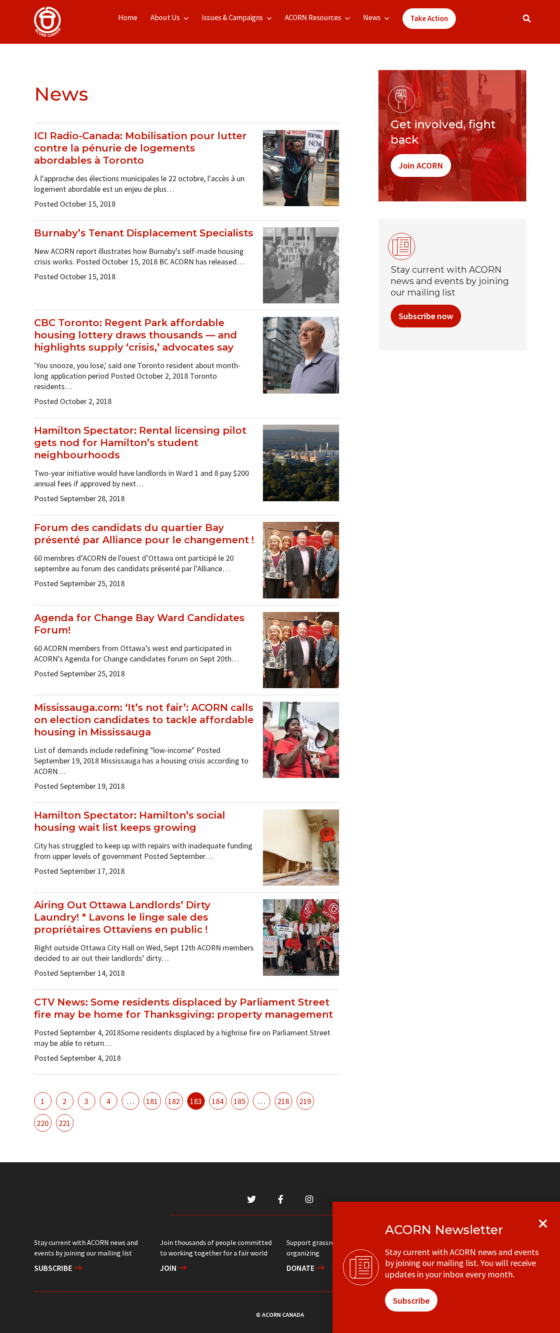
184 (218, 1101)
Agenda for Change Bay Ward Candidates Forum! (139, 624)
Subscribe (54, 1268)
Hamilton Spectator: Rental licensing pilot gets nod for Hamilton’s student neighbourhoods (140, 443)
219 (305, 1101)
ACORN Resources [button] (313, 17)
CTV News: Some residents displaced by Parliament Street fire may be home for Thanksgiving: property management (183, 1008)
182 (174, 1101)
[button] (527, 19)
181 (152, 1101)
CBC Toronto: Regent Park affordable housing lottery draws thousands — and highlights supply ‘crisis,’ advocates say (135, 335)
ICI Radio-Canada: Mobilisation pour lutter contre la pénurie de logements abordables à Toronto (140, 148)
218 (283, 1101)
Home (127, 17)
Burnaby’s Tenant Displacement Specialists (143, 233)
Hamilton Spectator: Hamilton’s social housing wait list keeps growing (129, 821)
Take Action (429, 18)
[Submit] (535, 22)
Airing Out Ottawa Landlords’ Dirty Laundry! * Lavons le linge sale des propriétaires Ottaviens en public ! (122, 917)
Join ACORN (421, 165)
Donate (301, 1268)
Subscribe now (426, 315)
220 (43, 1123)
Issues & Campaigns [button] (232, 17)
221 (64, 1123)
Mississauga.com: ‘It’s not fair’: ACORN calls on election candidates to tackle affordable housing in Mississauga (144, 720)
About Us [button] (165, 17)
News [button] (372, 17)
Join (169, 1268)
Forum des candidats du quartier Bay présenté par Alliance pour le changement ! (144, 534)
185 (239, 1101)
